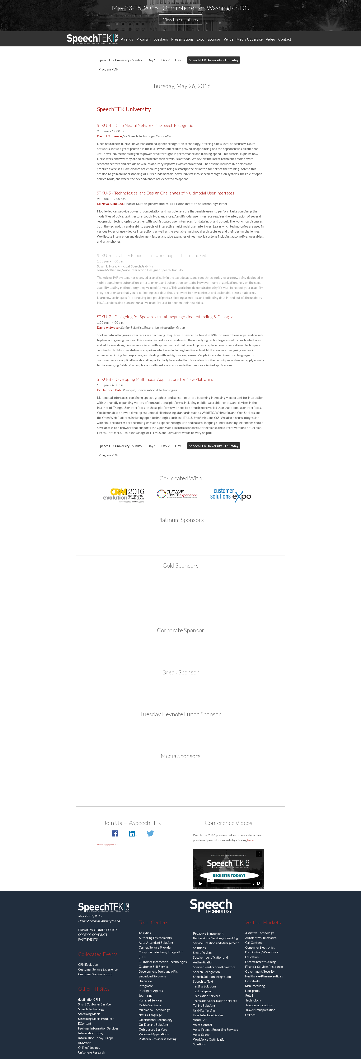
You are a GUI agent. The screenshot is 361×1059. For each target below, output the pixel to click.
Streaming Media (89, 1014)
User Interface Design (208, 1015)
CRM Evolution (88, 964)
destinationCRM (89, 999)
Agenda (127, 39)
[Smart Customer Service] (180, 774)
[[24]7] (116, 584)
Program (143, 39)
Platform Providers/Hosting (158, 1039)
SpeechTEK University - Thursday (213, 60)
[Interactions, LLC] (196, 539)
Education (252, 957)
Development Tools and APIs (158, 971)
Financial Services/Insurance (264, 966)
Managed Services (151, 1000)
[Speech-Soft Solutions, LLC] (180, 647)
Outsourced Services (153, 1029)
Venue (228, 39)
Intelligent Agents (151, 990)
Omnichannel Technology (155, 1020)
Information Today (90, 1033)
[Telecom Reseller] (244, 774)
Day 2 (165, 60)
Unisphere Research (91, 1052)
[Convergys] (180, 584)
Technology (253, 1000)
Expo (200, 39)
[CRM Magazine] (148, 774)
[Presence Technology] (228, 539)
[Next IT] (212, 584)
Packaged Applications (154, 1034)
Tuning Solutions (204, 1005)
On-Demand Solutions (154, 1024)
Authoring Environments (155, 938)
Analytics (145, 933)
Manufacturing (255, 986)
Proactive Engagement (208, 933)
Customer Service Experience (98, 969)
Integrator (146, 986)
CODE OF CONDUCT (92, 934)
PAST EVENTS (88, 939)
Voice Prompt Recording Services (215, 1029)
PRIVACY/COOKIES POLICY (97, 930)
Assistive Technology (259, 933)
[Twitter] (150, 835)
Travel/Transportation (260, 1010)
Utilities (250, 1015)
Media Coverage (249, 39)
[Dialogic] (180, 689)
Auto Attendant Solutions (156, 942)
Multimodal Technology (154, 1010)
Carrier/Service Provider (155, 947)
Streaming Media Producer (96, 1019)
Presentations (182, 39)
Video (270, 39)
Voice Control (202, 1025)
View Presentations (180, 19)
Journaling (146, 995)
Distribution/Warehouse (261, 952)
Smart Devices (202, 952)
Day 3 (179, 60)
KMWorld (84, 1043)
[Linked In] (133, 835)
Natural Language (150, 1015)
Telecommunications (259, 1005)
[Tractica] (180, 790)
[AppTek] (132, 539)
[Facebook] (115, 835)
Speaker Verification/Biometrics (214, 967)
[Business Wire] (116, 774)
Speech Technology (91, 1009)
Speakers (161, 39)
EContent (84, 1023)
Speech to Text (203, 981)
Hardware (145, 981)
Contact (284, 39)
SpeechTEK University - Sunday (120, 60)
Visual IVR (200, 1020)
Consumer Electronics (260, 947)
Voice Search (201, 1034)
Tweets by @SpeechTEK (107, 844)
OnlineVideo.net (89, 1047)
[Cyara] (164, 539)
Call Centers (253, 942)
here (250, 840)
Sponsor (213, 39)
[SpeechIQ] (180, 603)
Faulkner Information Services (98, 1028)
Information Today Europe (96, 1038)
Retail (249, 995)
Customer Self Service (154, 966)
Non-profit (252, 990)
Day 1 (151, 60)
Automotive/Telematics (261, 938)
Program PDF (108, 69)
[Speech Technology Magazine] (212, 774)
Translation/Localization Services (215, 1001)
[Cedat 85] (148, 584)
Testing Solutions (204, 986)
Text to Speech (203, 991)
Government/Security (260, 971)
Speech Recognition (206, 972)
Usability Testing (204, 1010)
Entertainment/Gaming (260, 962)
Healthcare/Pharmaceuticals (264, 976)
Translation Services (206, 996)
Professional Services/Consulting (215, 938)
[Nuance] (244, 584)
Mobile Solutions (150, 1005)
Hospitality (252, 981)
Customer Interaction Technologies (163, 962)
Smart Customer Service (94, 1004)
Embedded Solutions (152, 976)
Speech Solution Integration (212, 976)
